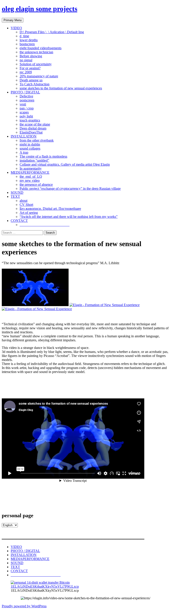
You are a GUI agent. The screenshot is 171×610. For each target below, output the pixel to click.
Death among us (31, 80)
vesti (23, 104)
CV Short (26, 204)
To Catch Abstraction (34, 84)
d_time (24, 36)
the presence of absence (36, 184)
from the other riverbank (37, 140)
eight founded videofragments (40, 48)
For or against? (30, 68)
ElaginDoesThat (31, 132)
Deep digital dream (33, 128)
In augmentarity (31, 168)
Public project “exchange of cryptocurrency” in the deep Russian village (70, 188)
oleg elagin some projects (39, 9)
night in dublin (30, 144)
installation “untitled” (34, 160)
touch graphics (30, 120)
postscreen (27, 100)
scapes (24, 112)
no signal (26, 60)
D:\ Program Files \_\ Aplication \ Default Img (52, 32)
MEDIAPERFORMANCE (30, 172)
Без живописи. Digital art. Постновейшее (50, 208)
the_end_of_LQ (31, 176)
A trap (24, 152)
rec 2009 (26, 72)
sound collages (30, 148)
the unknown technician (36, 52)
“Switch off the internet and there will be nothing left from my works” (69, 216)
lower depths (29, 40)
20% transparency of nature (39, 76)
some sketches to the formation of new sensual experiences (61, 88)
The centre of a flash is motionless (43, 156)
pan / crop (27, 108)
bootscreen (27, 44)
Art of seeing (29, 212)
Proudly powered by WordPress (24, 606)
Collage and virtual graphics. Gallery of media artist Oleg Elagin (65, 164)
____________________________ (44, 225)
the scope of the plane (35, 124)
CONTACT (19, 221)
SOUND (17, 192)
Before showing (31, 56)
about (23, 200)
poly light (26, 116)
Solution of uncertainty (36, 64)
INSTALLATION (24, 136)
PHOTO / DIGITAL (25, 92)
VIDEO (16, 28)
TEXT (15, 196)
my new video (30, 180)
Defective (26, 96)
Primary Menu (13, 20)
